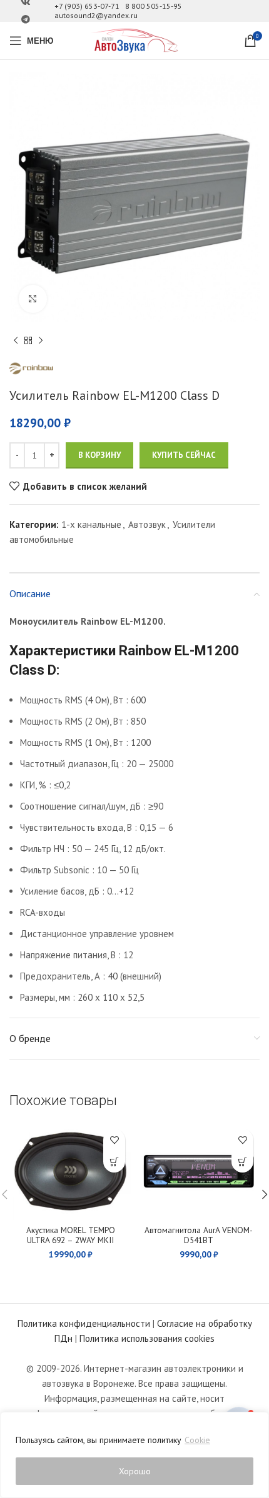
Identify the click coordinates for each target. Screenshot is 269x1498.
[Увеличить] (33, 299)
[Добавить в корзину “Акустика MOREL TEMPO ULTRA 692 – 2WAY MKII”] (114, 1162)
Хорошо (135, 1471)
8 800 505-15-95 (153, 6)
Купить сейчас (184, 455)
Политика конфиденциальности (84, 1323)
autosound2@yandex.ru (96, 15)
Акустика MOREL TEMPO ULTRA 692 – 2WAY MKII (70, 1235)
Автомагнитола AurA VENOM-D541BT (199, 1235)
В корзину (99, 455)
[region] (134, 1455)
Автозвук (147, 524)
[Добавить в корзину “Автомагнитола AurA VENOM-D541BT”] (242, 1162)
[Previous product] (15, 341)
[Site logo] (134, 40)
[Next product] (40, 341)
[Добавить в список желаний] (114, 1140)
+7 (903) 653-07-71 (86, 6)
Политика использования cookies (147, 1338)
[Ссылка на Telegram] (26, 19)
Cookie (197, 1440)
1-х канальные (91, 524)
